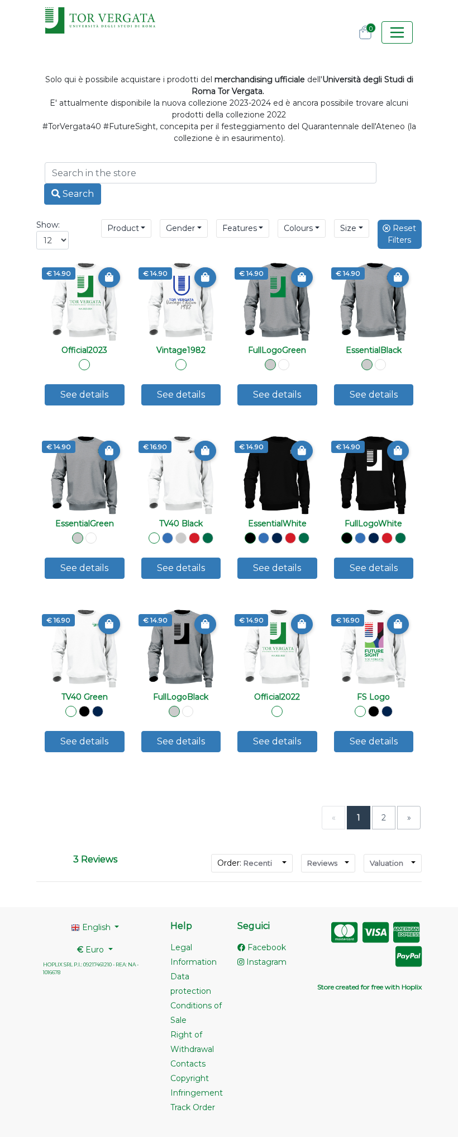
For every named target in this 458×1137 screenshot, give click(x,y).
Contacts (188, 1064)
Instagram (265, 962)
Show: (48, 225)
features (239, 228)
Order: (244, 863)
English (96, 927)
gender (180, 228)
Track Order (192, 1107)
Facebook (265, 947)
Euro (91, 950)
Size (348, 228)
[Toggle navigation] (397, 32)
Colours (298, 228)
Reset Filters (402, 234)
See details (84, 394)
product (123, 228)
